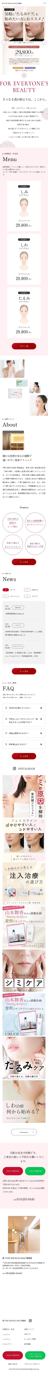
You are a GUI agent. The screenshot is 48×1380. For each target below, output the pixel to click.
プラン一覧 (24, 346)
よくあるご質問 (30, 1339)
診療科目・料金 (8, 1329)
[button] (3, 42)
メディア (35, 596)
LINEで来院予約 (35, 1171)
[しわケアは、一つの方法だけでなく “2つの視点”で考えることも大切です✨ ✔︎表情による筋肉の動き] (24, 1101)
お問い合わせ (12, 1364)
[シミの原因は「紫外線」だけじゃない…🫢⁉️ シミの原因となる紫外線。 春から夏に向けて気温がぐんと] (24, 796)
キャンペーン (15, 596)
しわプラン (6, 1339)
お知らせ (35, 590)
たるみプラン (7, 1344)
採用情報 (27, 1344)
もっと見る (24, 562)
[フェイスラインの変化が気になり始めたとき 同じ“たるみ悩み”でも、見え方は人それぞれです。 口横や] (24, 840)
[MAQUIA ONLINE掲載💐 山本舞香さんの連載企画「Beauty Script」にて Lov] (24, 927)
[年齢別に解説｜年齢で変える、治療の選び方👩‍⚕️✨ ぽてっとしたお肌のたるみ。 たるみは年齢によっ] (24, 1058)
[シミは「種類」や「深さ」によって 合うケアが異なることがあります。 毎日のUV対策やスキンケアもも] (24, 970)
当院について (29, 1329)
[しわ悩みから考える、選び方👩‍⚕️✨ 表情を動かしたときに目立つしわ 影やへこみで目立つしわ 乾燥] (24, 883)
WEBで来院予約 (12, 1171)
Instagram (24, 1132)
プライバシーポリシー (32, 1364)
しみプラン (6, 1334)
